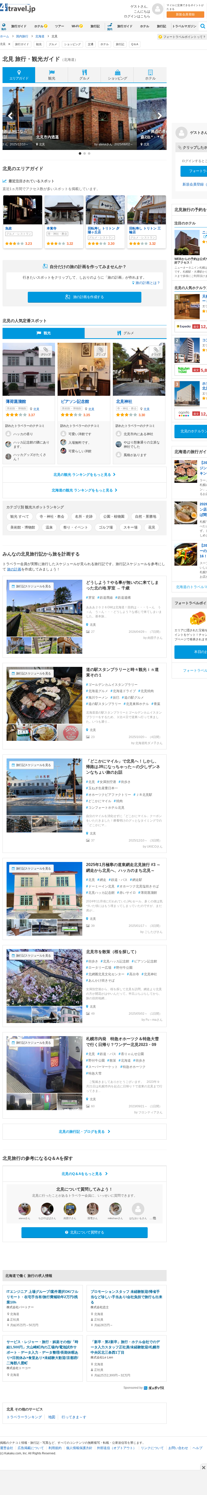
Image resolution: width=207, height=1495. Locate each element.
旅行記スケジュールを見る (33, 586)
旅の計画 (14, 569)
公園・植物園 (113, 516)
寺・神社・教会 (52, 516)
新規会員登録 (185, 14)
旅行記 (95, 26)
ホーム (4, 36)
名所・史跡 (84, 516)
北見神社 (124, 401)
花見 (151, 527)
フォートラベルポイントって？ (184, 37)
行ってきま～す (74, 1417)
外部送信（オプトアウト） (116, 1448)
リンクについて (152, 1448)
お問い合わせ (178, 1448)
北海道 (39, 36)
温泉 (49, 527)
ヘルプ (197, 1448)
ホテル (38, 26)
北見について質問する (86, 1232)
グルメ (53, 44)
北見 (36, 409)
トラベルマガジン (184, 26)
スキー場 (130, 527)
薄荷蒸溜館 (16, 401)
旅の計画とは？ (148, 283)
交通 (90, 44)
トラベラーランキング (24, 1417)
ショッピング (72, 44)
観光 (39, 44)
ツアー (59, 26)
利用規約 (55, 1448)
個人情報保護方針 (79, 1448)
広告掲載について (31, 1448)
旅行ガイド (19, 26)
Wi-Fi (75, 26)
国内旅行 (22, 36)
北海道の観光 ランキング (82, 490)
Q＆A (134, 44)
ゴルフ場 (106, 527)
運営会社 (6, 1448)
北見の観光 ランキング (82, 475)
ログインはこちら (137, 16)
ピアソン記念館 (75, 401)
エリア (19, 78)
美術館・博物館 (22, 527)
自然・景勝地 (145, 516)
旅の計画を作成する (88, 297)
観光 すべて (19, 516)
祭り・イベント (75, 527)
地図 (51, 1417)
